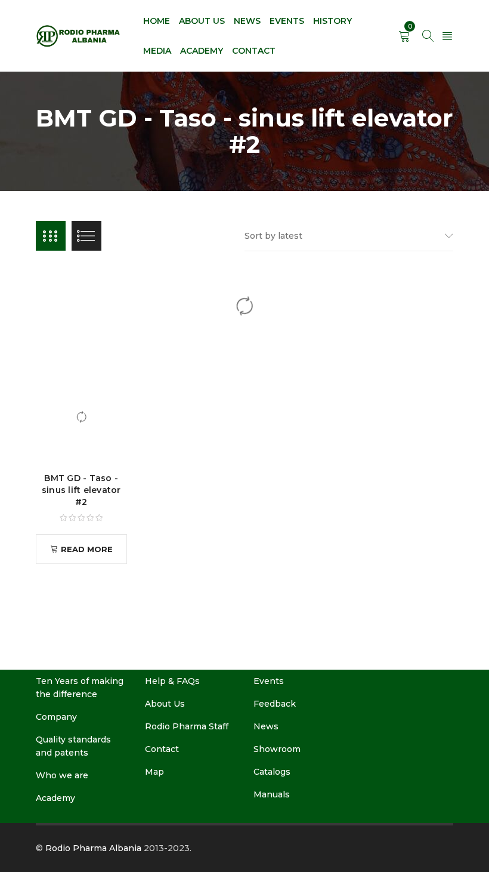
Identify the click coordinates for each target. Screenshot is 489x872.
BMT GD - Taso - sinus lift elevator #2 (81, 490)
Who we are (62, 775)
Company (56, 716)
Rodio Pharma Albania (93, 848)
